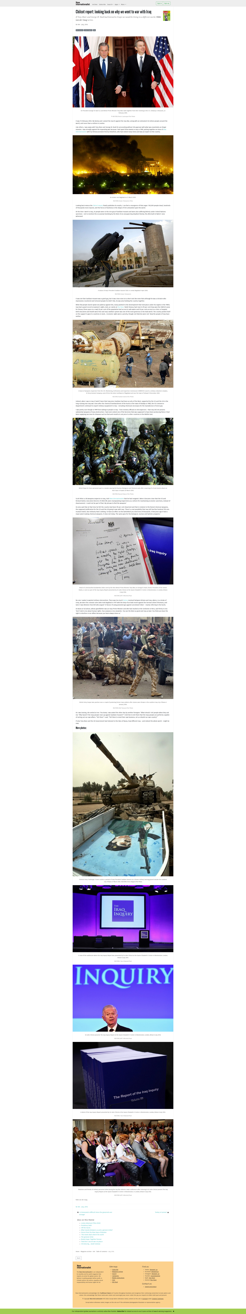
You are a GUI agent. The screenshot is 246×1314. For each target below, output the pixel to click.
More (123, 4)
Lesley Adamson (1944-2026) (90, 1223)
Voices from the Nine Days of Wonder (94, 1232)
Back (78, 1258)
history (125, 600)
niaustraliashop (155, 1276)
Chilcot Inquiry (98, 205)
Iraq (94, 30)
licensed (145, 1299)
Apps (116, 4)
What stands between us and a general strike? (97, 1230)
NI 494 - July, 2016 (82, 24)
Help (113, 1280)
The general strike (87, 1237)
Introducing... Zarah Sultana (90, 1244)
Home (77, 1251)
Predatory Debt (86, 1225)
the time (120, 307)
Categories (115, 1276)
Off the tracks (85, 1228)
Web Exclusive (79, 30)
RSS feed (115, 1282)
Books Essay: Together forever (91, 1239)
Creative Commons (157, 1299)
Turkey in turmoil (161, 1212)
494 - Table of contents (100, 1251)
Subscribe (102, 4)
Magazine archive (86, 1251)
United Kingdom (88, 30)
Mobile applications (118, 1278)
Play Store (153, 1280)
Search (109, 4)
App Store (152, 1278)
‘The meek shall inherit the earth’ (92, 1234)
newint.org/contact (150, 1287)
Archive (94, 4)
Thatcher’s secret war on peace (92, 1241)
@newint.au (155, 1271)
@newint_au (153, 1269)
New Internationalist (117, 498)
